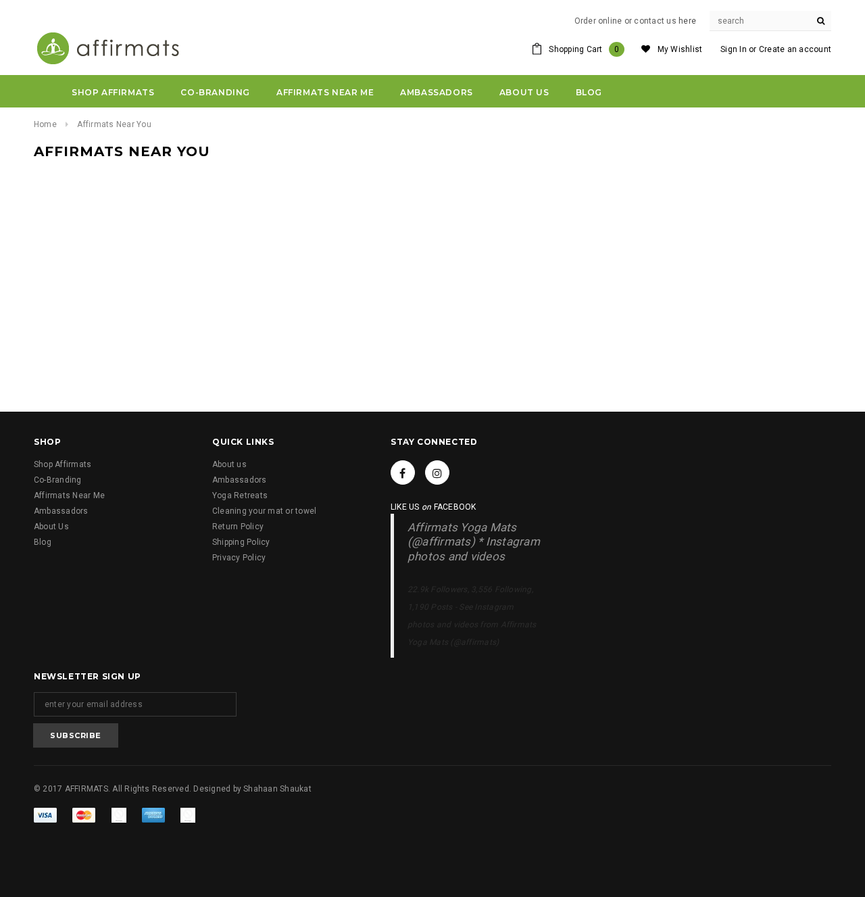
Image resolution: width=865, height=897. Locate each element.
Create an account (795, 49)
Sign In (733, 49)
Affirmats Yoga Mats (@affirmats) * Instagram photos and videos (473, 541)
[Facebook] (403, 472)
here (687, 21)
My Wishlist (680, 49)
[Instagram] (437, 472)
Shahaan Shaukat (277, 789)
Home (45, 124)
